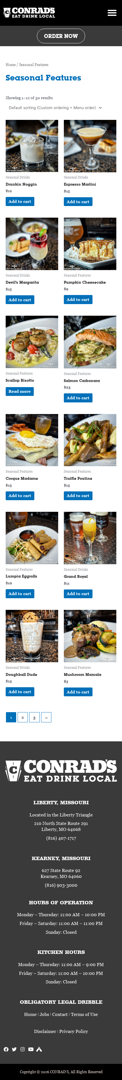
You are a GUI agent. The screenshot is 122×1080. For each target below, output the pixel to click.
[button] (112, 13)
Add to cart (20, 201)
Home (11, 64)
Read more (20, 391)
